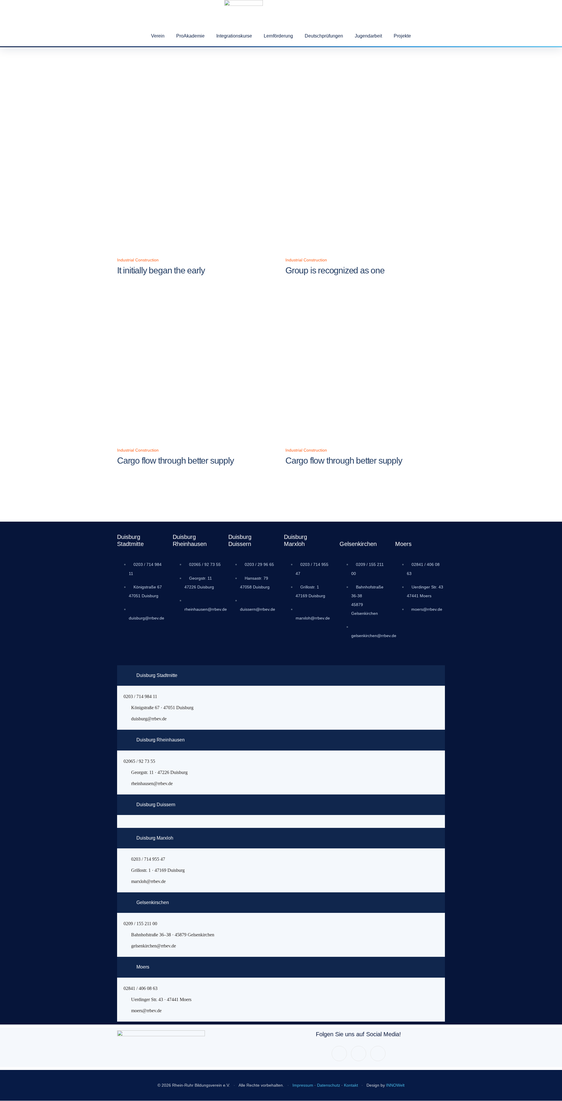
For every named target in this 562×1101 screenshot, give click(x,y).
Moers (142, 966)
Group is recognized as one (335, 270)
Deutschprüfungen (324, 35)
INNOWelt (395, 1085)
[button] (281, 675)
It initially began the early (161, 270)
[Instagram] (358, 1053)
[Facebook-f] (339, 1053)
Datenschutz (328, 1085)
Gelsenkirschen (152, 902)
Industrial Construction (138, 260)
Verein (158, 35)
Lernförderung (278, 35)
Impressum (302, 1085)
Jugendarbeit (368, 35)
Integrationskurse (234, 35)
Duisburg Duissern (155, 804)
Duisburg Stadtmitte (156, 675)
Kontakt (351, 1085)
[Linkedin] (377, 1053)
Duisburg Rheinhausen (160, 739)
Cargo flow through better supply (175, 460)
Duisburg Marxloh (154, 837)
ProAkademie (190, 35)
